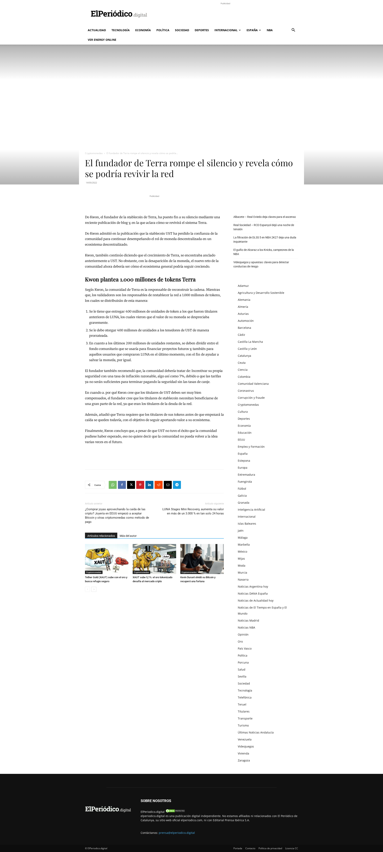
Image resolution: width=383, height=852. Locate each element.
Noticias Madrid (248, 620)
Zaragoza (244, 760)
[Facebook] (122, 485)
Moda (241, 565)
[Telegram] (177, 485)
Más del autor (128, 535)
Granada (243, 502)
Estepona (244, 460)
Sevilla (242, 676)
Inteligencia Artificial (251, 509)
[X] (131, 485)
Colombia (244, 377)
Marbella (244, 544)
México (242, 551)
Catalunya (244, 356)
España (252, 30)
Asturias (243, 314)
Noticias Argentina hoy (253, 586)
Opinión (243, 634)
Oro (240, 641)
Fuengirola (245, 481)
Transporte (245, 718)
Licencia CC (291, 848)
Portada (237, 848)
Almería (243, 307)
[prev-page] (87, 589)
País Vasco (245, 648)
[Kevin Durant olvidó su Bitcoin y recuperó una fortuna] (202, 559)
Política (162, 30)
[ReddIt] (159, 485)
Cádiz (241, 335)
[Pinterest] (140, 485)
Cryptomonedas (94, 153)
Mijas (241, 558)
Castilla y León (247, 349)
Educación (245, 432)
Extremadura (246, 474)
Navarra (243, 579)
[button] (293, 30)
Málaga (243, 537)
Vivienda (243, 753)
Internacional (226, 30)
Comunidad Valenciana (253, 384)
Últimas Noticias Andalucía (256, 732)
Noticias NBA (246, 627)
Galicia (242, 495)
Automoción (246, 321)
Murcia (242, 572)
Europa (242, 467)
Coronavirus (246, 391)
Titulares (244, 711)
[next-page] (93, 589)
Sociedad (182, 30)
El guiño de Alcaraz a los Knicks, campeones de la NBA (263, 252)
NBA (270, 30)
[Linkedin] (149, 485)
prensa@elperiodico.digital (177, 833)
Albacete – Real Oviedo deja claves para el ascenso (264, 216)
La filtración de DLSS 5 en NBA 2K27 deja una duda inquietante (264, 239)
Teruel (242, 704)
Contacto (250, 848)
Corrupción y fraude (251, 398)
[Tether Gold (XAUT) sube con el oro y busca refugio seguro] (106, 559)
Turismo (243, 725)
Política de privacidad (270, 848)
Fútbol (242, 488)
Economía (143, 30)
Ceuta (242, 363)
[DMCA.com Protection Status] (175, 812)
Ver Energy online (102, 40)
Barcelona (244, 328)
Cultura (243, 412)
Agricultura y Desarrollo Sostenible (261, 293)
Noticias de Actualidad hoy (255, 600)
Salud (241, 669)
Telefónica (245, 697)
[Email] (168, 485)
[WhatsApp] (113, 485)
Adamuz (243, 286)
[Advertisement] (225, 15)
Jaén (241, 530)
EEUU (241, 439)
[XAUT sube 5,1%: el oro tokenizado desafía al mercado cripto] (154, 559)
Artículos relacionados (101, 535)
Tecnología (121, 30)
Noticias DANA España (253, 593)
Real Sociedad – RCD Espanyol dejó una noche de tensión (263, 227)
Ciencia (243, 370)
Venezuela (245, 739)
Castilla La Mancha (250, 342)
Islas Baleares (247, 523)
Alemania (244, 300)
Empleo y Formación (251, 446)
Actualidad (97, 30)
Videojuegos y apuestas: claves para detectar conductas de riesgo (261, 264)
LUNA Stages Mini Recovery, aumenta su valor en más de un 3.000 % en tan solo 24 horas (193, 511)
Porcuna (243, 662)
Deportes (202, 30)
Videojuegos (246, 746)
